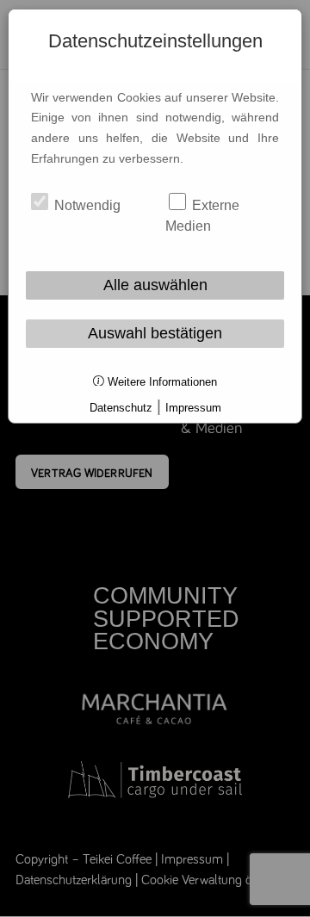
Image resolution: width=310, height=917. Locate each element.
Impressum (193, 407)
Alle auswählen (155, 285)
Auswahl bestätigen (155, 333)
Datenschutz (121, 407)
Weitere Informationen (160, 381)
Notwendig (86, 205)
